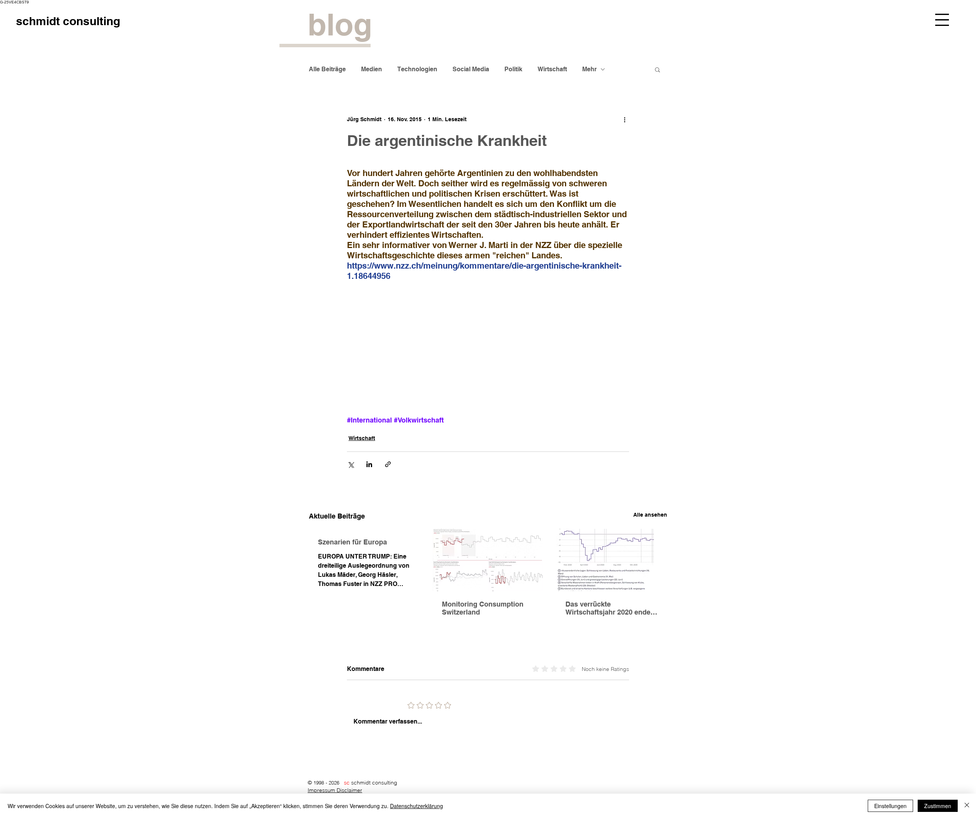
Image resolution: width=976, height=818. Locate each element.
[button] (942, 20)
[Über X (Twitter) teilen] (350, 464)
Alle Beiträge (327, 69)
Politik (513, 69)
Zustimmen (937, 806)
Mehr (589, 69)
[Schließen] (966, 806)
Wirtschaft (552, 69)
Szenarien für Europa (352, 542)
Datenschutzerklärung (416, 806)
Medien (371, 69)
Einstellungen (890, 806)
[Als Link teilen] (388, 464)
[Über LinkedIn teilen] (369, 464)
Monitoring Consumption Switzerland (482, 608)
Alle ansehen (650, 515)
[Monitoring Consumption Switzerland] (488, 560)
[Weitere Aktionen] (624, 119)
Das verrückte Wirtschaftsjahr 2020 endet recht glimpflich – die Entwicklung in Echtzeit (609, 608)
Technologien (417, 69)
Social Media (471, 69)
